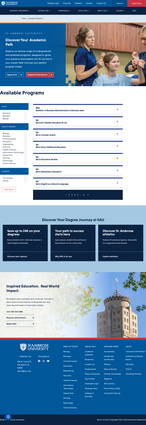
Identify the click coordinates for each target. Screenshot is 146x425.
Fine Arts (67, 3)
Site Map (129, 364)
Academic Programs (19, 11)
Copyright (113, 420)
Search (120, 3)
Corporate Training (112, 393)
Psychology (68, 403)
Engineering (68, 371)
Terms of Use (102, 420)
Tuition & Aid (43, 11)
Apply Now (136, 3)
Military (107, 364)
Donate (89, 3)
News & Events (110, 369)
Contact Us (101, 3)
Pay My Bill (89, 379)
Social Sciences (70, 408)
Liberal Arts (68, 393)
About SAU (102, 11)
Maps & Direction (92, 374)
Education (67, 366)
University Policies (133, 374)
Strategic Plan (91, 388)
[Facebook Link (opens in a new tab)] (39, 362)
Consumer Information (135, 351)
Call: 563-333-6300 (14, 311)
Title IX (129, 369)
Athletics (78, 3)
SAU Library (109, 384)
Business (67, 356)
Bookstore (89, 359)
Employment (90, 369)
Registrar (108, 379)
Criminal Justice (70, 361)
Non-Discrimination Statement (132, 420)
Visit (134, 11)
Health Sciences (70, 380)
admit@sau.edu (24, 371)
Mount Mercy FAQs (112, 388)
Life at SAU (83, 11)
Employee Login (92, 384)
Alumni (119, 11)
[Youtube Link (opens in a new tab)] (48, 362)
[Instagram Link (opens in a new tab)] (43, 362)
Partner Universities (112, 374)
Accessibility (109, 351)
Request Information (16, 317)
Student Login (53, 3)
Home (24, 18)
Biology (66, 351)
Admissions (63, 11)
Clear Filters (9, 189)
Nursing (66, 398)
